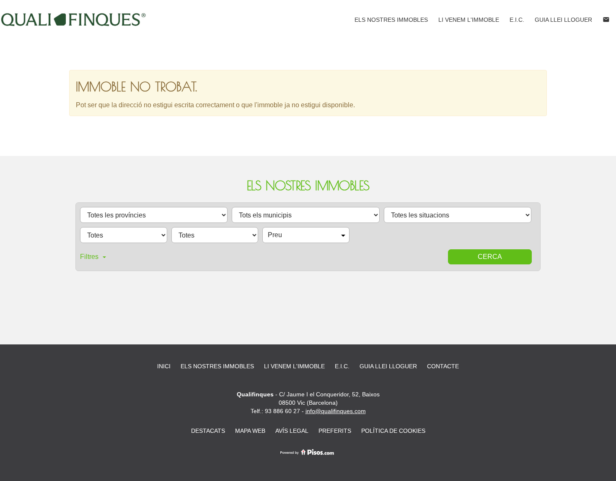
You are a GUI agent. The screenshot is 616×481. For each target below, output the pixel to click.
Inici (164, 366)
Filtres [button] (89, 256)
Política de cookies (393, 430)
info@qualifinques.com (335, 411)
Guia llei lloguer (563, 19)
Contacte (443, 366)
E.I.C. (517, 19)
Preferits (334, 430)
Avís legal (291, 430)
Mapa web (250, 430)
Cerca (490, 256)
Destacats (208, 430)
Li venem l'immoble (468, 19)
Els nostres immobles (391, 19)
